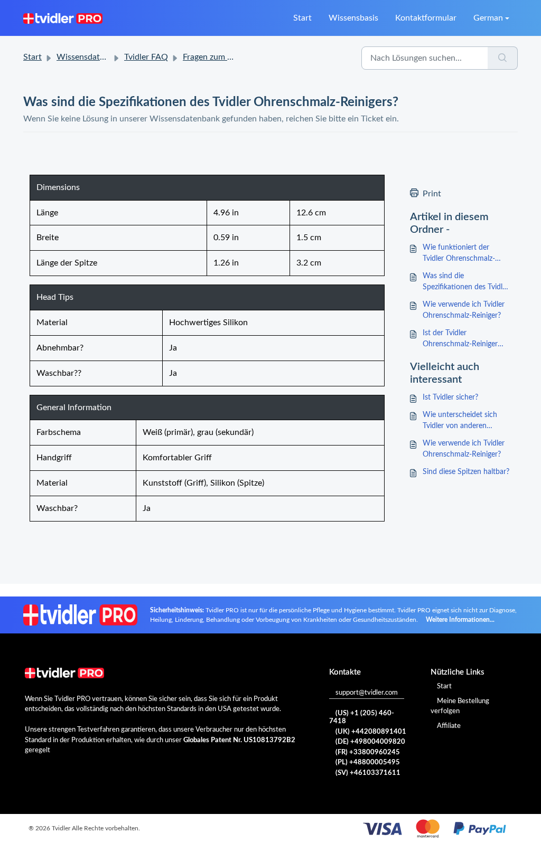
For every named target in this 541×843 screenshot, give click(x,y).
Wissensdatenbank (92, 57)
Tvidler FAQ (146, 57)
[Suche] (503, 58)
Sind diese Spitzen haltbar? (466, 472)
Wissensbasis (353, 18)
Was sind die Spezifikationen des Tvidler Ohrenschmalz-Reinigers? (466, 282)
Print (432, 194)
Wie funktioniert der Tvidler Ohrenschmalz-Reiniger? (459, 254)
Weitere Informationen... (460, 620)
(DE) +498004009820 (370, 741)
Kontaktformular (425, 18)
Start (302, 18)
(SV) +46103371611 (367, 773)
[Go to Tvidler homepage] (62, 18)
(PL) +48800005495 (367, 762)
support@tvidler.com (366, 692)
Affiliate (449, 726)
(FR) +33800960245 (367, 752)
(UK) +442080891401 (370, 731)
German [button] (488, 18)
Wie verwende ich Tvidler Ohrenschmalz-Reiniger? (464, 310)
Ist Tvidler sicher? (450, 397)
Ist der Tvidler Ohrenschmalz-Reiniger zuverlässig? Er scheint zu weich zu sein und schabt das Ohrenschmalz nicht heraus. (464, 339)
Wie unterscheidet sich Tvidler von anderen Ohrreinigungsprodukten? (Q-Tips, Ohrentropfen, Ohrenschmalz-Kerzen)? (464, 421)
